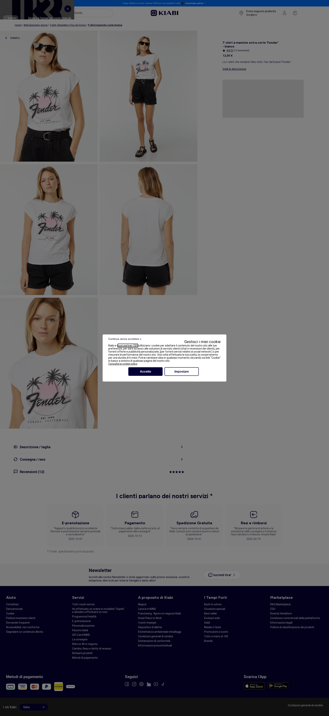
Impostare (181, 371)
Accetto (145, 371)
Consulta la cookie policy (122, 363)
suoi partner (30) (128, 345)
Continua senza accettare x (124, 338)
